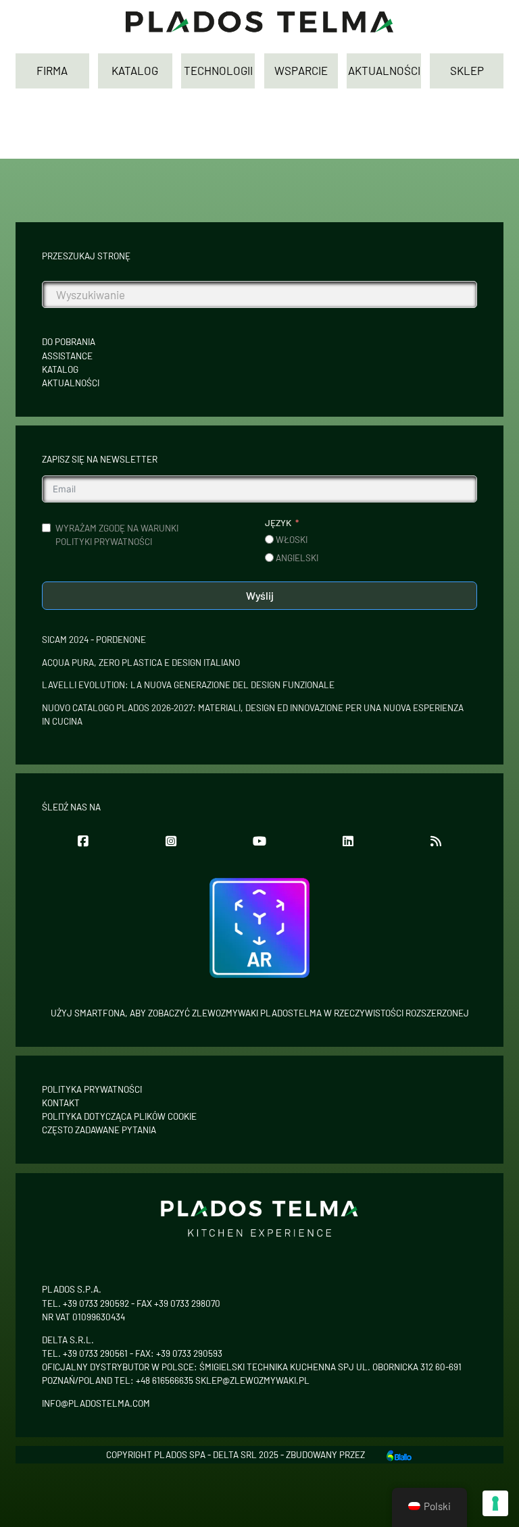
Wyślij (260, 595)
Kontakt (61, 1102)
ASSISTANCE (67, 356)
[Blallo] (399, 1454)
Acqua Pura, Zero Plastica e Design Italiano (141, 662)
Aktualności (70, 383)
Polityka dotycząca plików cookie (119, 1116)
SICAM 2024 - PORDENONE (94, 639)
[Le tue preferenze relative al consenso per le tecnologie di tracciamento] (495, 1503)
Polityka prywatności (92, 1089)
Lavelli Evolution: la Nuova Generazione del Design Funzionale (188, 684)
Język (278, 522)
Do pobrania (68, 341)
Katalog (60, 369)
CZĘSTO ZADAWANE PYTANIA (99, 1129)
